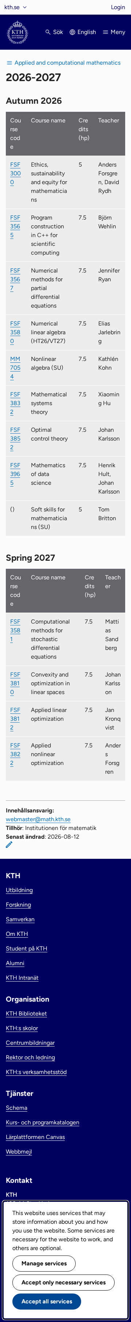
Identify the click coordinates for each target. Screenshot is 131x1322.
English (87, 31)
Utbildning (19, 890)
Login (118, 7)
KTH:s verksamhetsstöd (36, 1071)
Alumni (15, 963)
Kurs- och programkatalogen (42, 1122)
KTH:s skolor (22, 1028)
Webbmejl (19, 1151)
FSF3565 (15, 226)
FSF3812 (15, 718)
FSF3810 (15, 683)
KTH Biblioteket (26, 1013)
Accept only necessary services (63, 1282)
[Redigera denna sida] (9, 844)
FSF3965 (15, 474)
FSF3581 (15, 630)
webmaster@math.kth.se (38, 819)
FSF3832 (15, 403)
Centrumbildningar (30, 1042)
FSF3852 (15, 438)
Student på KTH (26, 948)
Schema (16, 1107)
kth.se (12, 7)
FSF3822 (15, 754)
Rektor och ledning (30, 1057)
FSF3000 (15, 173)
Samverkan (20, 919)
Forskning (18, 904)
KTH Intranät (22, 977)
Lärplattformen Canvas (35, 1137)
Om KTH (17, 933)
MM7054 (15, 367)
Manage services (44, 1263)
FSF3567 (15, 279)
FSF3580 (15, 332)
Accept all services (46, 1301)
